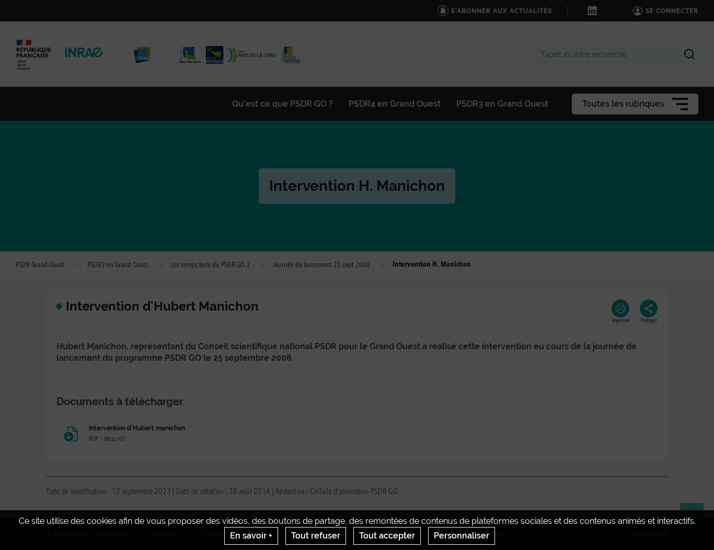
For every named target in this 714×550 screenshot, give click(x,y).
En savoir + (251, 536)
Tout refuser (315, 536)
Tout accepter (387, 536)
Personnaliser (461, 536)
